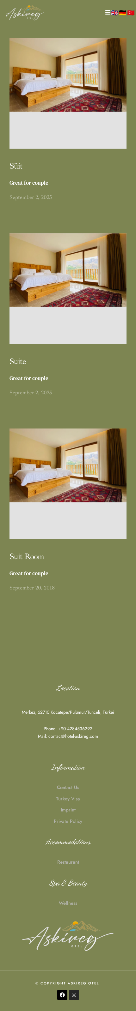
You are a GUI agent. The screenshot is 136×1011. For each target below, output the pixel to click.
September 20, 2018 (32, 587)
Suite (17, 361)
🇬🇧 (114, 13)
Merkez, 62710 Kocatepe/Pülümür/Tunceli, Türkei (68, 712)
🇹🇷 (131, 13)
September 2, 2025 (30, 197)
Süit (15, 166)
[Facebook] (62, 995)
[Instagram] (74, 995)
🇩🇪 (123, 13)
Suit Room (26, 556)
